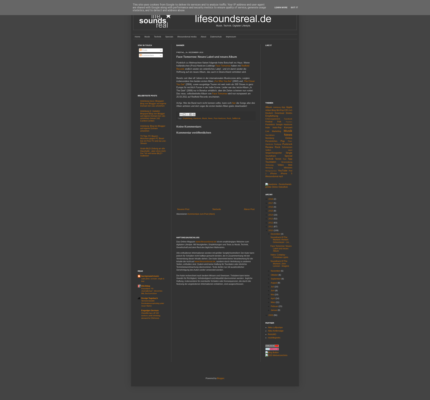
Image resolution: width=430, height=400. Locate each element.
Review (269, 147)
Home (137, 37)
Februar (274, 306)
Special (288, 155)
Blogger (220, 378)
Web (290, 165)
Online (288, 138)
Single (289, 152)
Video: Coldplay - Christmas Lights (279, 256)
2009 (271, 315)
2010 (271, 230)
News (210, 118)
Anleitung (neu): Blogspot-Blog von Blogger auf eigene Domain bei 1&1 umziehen (153, 103)
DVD (290, 110)
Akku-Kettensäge (276, 331)
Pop (283, 141)
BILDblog (145, 286)
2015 (271, 211)
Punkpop (277, 144)
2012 (271, 223)
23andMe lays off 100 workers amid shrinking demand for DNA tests (150, 315)
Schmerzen (287, 147)
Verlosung (269, 165)
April (273, 298)
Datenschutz (216, 37)
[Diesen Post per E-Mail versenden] (181, 114)
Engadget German (150, 310)
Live (267, 131)
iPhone (273, 173)
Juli (272, 287)
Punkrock (287, 144)
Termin (278, 159)
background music (150, 276)
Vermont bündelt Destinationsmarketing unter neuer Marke (152, 303)
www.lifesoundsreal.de (206, 242)
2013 (271, 219)
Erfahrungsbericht (272, 119)
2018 (271, 199)
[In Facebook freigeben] (190, 114)
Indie (267, 127)
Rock (229, 118)
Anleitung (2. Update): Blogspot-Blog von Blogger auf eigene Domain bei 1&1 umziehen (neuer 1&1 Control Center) (152, 116)
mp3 (281, 176)
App (283, 107)
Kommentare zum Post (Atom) (201, 214)
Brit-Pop (280, 110)
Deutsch (269, 113)
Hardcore (197, 118)
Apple (289, 107)
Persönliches (271, 141)
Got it (294, 7)
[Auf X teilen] (187, 114)
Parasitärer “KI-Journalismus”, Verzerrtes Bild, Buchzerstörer (151, 291)
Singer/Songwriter (273, 153)
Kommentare (148, 55)
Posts (144, 50)
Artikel (268, 110)
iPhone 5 (286, 173)
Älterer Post (249, 209)
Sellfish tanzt (278, 150)
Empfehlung (187, 118)
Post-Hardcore (220, 118)
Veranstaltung (286, 162)
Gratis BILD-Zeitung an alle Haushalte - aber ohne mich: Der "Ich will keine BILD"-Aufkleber (153, 152)
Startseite (216, 209)
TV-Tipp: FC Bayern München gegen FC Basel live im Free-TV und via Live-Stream (153, 140)
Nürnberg (269, 138)
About (203, 37)
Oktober (274, 275)
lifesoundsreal (271, 176)
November (276, 271)
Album (268, 107)
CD (286, 110)
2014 (271, 215)
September (276, 279)
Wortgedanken (271, 171)
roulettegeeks (274, 338)
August (274, 283)
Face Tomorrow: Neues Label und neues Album (281, 248)
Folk (279, 122)
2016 (271, 207)
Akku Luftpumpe (275, 327)
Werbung (269, 168)
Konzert (288, 127)
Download (279, 113)
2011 (271, 226)
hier (234, 103)
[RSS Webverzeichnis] (276, 355)
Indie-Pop (277, 127)
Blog (274, 110)
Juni (273, 290)
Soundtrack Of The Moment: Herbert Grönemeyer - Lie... (280, 239)
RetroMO (272, 334)
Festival (268, 122)
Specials (169, 37)
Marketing (276, 131)
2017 (271, 203)
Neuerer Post (183, 209)
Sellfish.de (236, 118)
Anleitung (277, 107)
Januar (274, 310)
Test (284, 159)
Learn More (280, 7)
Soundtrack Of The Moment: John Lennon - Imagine (279, 263)
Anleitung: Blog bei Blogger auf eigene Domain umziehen (152, 128)
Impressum (231, 37)
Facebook (288, 119)
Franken (289, 122)
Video (281, 164)
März (273, 302)
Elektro (289, 113)
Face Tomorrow (223, 65)
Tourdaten (270, 161)
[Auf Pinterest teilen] (194, 114)
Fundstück (270, 124)
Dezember (276, 234)
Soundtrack (270, 156)
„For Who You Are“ (223, 81)
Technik (157, 37)
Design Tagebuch (149, 298)
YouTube (282, 170)
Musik (147, 37)
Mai (273, 294)
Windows (288, 168)
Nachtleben (270, 135)
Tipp (290, 158)
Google (279, 124)
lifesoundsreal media (187, 37)
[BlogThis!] (184, 114)
